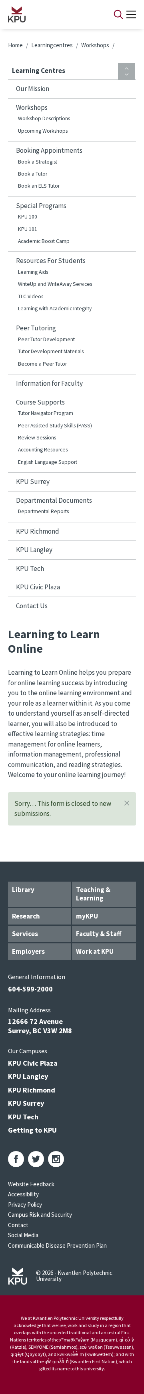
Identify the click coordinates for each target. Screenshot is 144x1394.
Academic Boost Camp (44, 241)
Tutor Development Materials (51, 351)
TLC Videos (30, 296)
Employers (28, 951)
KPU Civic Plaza (38, 587)
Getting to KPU (32, 1130)
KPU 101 (27, 229)
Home (15, 45)
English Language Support (47, 462)
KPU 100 (27, 216)
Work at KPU (95, 951)
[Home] (50, 14)
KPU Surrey (33, 481)
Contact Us (32, 605)
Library (23, 889)
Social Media (23, 1235)
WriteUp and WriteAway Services (55, 284)
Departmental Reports (43, 511)
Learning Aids (33, 272)
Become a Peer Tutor (42, 363)
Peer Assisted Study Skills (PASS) (55, 425)
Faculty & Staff (98, 933)
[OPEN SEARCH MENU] (118, 14)
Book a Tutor (32, 173)
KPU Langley (34, 549)
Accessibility (23, 1194)
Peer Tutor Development (46, 339)
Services (25, 933)
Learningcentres (52, 45)
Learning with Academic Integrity (55, 308)
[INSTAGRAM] (56, 1159)
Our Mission (32, 88)
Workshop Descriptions (44, 118)
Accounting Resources (43, 449)
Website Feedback (31, 1184)
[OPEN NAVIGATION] (131, 14)
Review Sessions (37, 437)
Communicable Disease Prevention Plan (57, 1245)
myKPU (87, 916)
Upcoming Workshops (43, 130)
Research (26, 916)
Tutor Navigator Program (45, 413)
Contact (18, 1225)
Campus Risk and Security (40, 1214)
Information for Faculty (49, 383)
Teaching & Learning (93, 893)
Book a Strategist (37, 161)
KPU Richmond (37, 531)
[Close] (127, 803)
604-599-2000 (30, 988)
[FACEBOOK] (16, 1159)
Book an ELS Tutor (39, 185)
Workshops (95, 45)
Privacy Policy (25, 1204)
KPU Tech (30, 568)
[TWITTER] (36, 1159)
